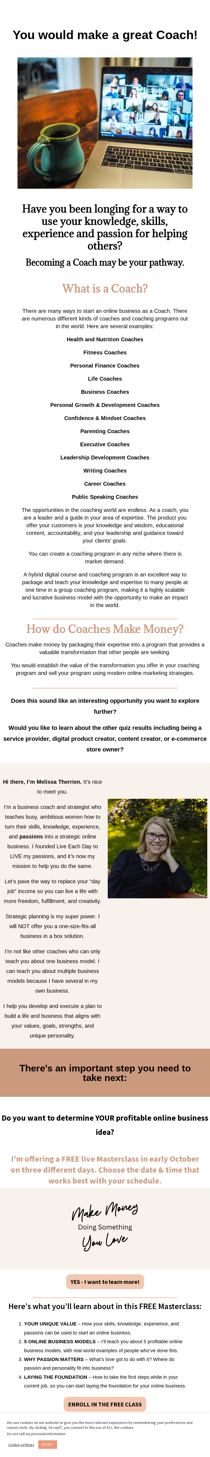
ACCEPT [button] (48, 1444)
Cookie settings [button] (21, 1444)
